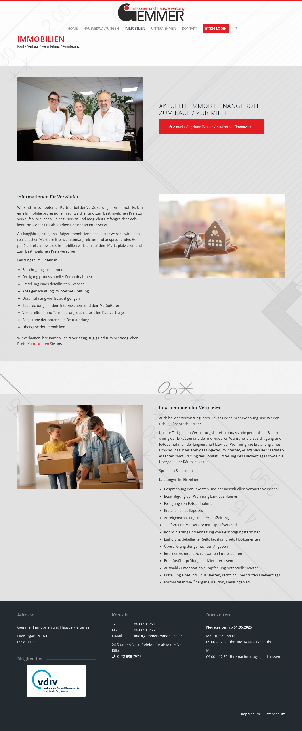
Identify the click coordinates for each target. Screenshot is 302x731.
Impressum (250, 714)
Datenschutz (274, 714)
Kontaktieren (38, 343)
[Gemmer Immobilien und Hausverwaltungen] (151, 13)
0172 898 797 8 (129, 656)
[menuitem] (72, 28)
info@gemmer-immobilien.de (158, 635)
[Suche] (234, 28)
